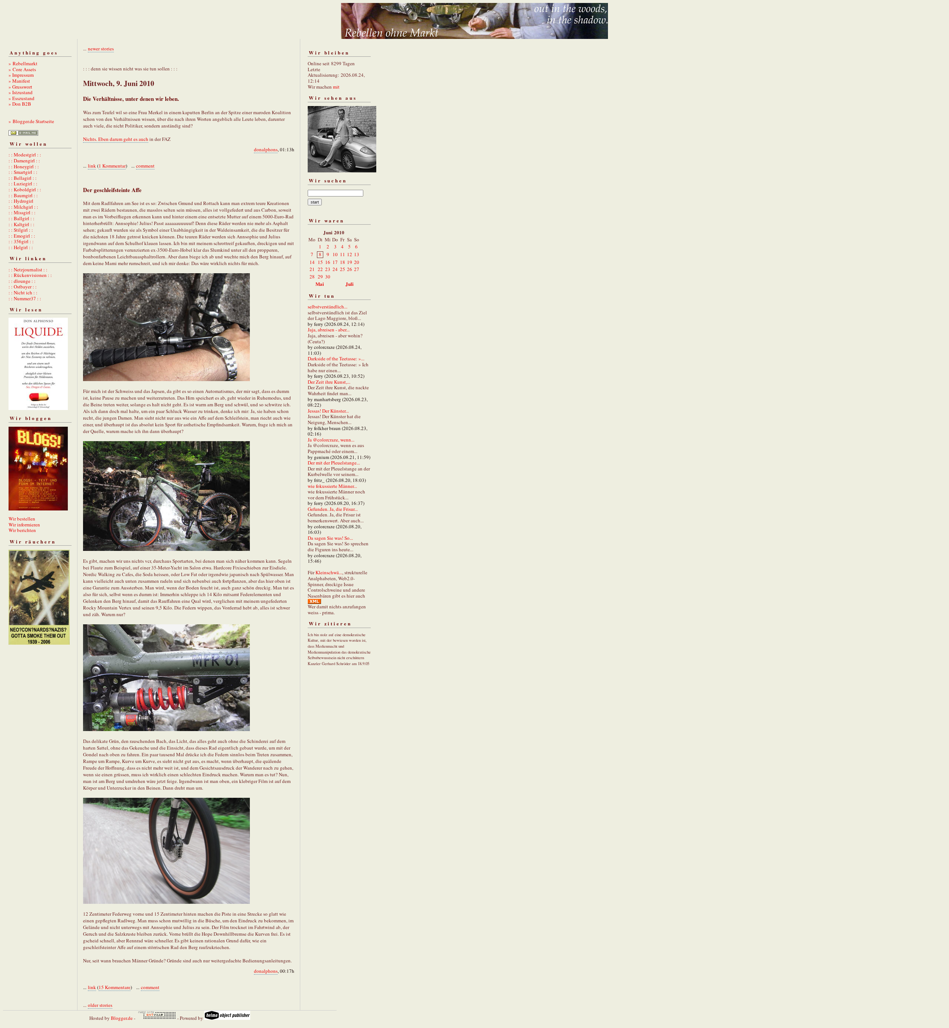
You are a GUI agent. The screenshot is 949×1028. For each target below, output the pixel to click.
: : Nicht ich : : (23, 292)
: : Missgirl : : (22, 212)
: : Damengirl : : (24, 160)
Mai (319, 283)
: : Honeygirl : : (24, 166)
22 (320, 269)
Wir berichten (22, 530)
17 (335, 262)
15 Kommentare (114, 987)
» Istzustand (21, 92)
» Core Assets (22, 69)
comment (145, 165)
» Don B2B (20, 103)
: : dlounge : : (22, 281)
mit (336, 86)
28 (312, 276)
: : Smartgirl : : (23, 172)
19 (349, 262)
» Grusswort (20, 86)
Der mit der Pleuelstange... (334, 462)
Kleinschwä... (328, 572)
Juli (349, 283)
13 (356, 254)
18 (342, 262)
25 (342, 269)
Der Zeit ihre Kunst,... (329, 382)
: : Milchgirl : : (23, 207)
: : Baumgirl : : (23, 195)
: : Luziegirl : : (23, 183)
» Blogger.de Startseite (31, 121)
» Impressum (21, 75)
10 (335, 254)
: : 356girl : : (21, 241)
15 (320, 262)
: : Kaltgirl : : (21, 224)
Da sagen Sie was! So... (330, 538)
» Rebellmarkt (23, 63)
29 (320, 276)
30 (327, 276)
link (92, 165)
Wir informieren (24, 524)
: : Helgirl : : (21, 247)
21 (312, 269)
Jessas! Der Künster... (328, 410)
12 (349, 254)
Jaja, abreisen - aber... (329, 329)
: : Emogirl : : (22, 235)
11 (342, 254)
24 (335, 269)
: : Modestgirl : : (25, 154)
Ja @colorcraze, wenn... (331, 439)
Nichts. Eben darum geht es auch (115, 139)
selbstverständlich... (327, 306)
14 (312, 262)
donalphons (266, 149)
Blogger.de (122, 1018)
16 (327, 262)
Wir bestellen (22, 518)
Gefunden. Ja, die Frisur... (333, 509)
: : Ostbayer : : (23, 286)
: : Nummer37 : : (25, 298)
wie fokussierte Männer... (332, 486)
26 (349, 269)
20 (356, 262)
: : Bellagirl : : (23, 178)
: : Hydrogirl (21, 201)
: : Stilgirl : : (21, 230)
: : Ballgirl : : (21, 218)
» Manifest (19, 80)
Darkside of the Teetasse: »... (336, 358)
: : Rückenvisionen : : (30, 275)
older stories (100, 1005)
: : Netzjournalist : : (28, 269)
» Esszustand (21, 98)
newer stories (101, 48)
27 (356, 269)
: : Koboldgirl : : (25, 189)
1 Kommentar (112, 165)
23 (327, 269)
